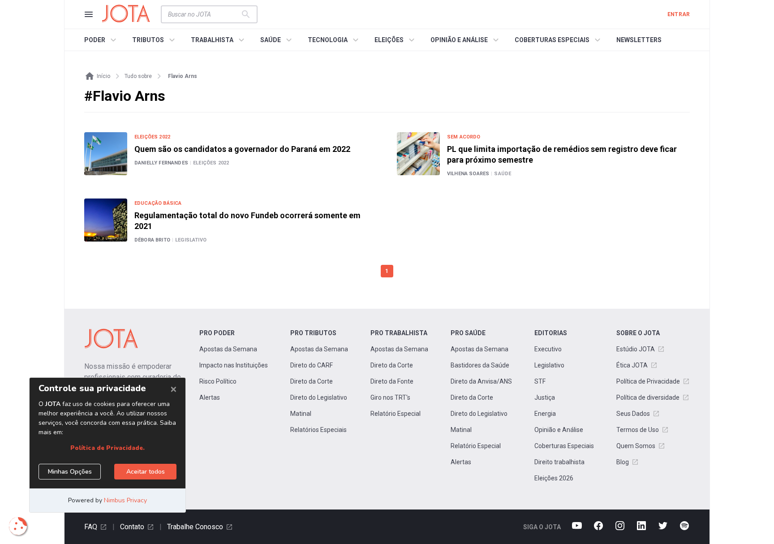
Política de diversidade (647, 397)
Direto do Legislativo (318, 397)
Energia (545, 413)
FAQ (90, 526)
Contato (132, 526)
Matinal (300, 413)
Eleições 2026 (553, 478)
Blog (622, 462)
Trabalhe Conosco (195, 526)
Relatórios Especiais (318, 429)
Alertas (209, 397)
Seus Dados (633, 413)
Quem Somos (635, 445)
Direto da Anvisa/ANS (481, 381)
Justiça (544, 397)
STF (540, 381)
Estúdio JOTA (635, 349)
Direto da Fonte (391, 381)
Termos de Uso (637, 429)
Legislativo (549, 365)
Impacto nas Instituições (233, 365)
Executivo (548, 349)
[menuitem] (101, 40)
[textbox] (204, 14)
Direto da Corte (311, 381)
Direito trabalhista (559, 462)
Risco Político (217, 381)
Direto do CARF (311, 365)
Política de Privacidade (648, 381)
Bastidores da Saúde (480, 365)
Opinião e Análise (558, 429)
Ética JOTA (632, 365)
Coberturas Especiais (564, 445)
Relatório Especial (395, 413)
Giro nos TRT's (390, 397)
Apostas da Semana (228, 349)
